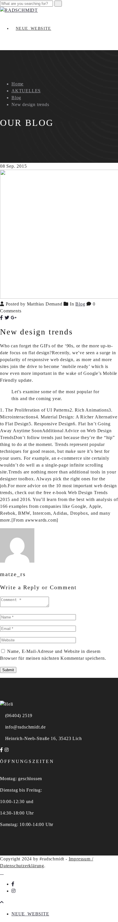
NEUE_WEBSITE (33, 28)
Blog (16, 97)
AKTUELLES (26, 90)
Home (17, 83)
